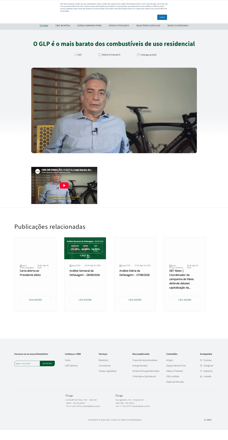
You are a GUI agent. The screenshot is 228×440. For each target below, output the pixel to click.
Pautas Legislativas (108, 371)
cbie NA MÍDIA (63, 25)
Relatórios (103, 360)
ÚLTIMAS (44, 25)
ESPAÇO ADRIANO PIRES (89, 25)
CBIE (79, 55)
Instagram (208, 365)
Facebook (207, 371)
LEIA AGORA (35, 299)
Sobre (68, 360)
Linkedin (207, 376)
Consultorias (105, 365)
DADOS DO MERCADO (178, 25)
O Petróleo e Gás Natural (144, 376)
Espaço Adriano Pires (176, 365)
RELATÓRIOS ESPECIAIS (148, 25)
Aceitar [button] (162, 17)
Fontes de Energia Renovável (145, 371)
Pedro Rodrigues (27, 268)
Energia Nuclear (140, 365)
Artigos (169, 360)
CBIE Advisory (71, 365)
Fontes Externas (176, 268)
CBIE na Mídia (172, 376)
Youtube (207, 360)
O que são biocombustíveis (144, 360)
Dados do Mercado (175, 381)
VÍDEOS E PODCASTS (119, 25)
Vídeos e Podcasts (174, 371)
